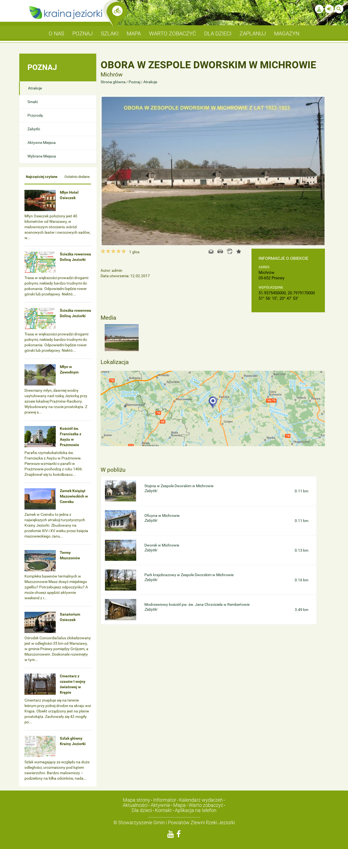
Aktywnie (160, 805)
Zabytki (33, 129)
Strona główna (113, 82)
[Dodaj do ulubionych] (238, 251)
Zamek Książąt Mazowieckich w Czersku (74, 496)
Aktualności (135, 805)
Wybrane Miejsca (41, 156)
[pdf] (229, 251)
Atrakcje (35, 88)
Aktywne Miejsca (41, 142)
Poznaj (134, 82)
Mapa (179, 805)
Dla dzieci (142, 810)
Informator (164, 800)
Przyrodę (35, 115)
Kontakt (163, 810)
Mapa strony (136, 800)
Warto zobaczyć (206, 805)
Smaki (32, 102)
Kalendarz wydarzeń (201, 800)
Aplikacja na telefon (195, 810)
